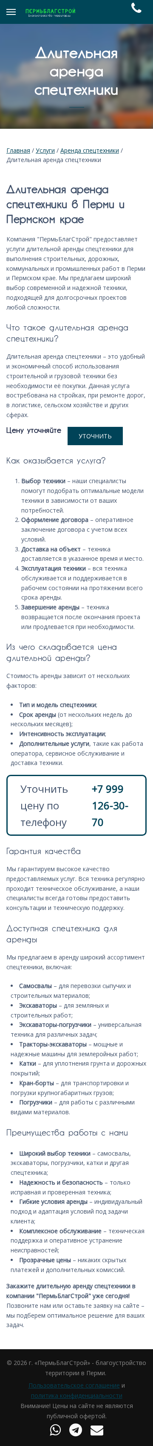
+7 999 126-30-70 (110, 805)
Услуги (45, 150)
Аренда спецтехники (89, 150)
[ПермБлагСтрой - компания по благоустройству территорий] (50, 12)
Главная (18, 150)
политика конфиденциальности (76, 1395)
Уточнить (95, 436)
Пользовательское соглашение (74, 1385)
